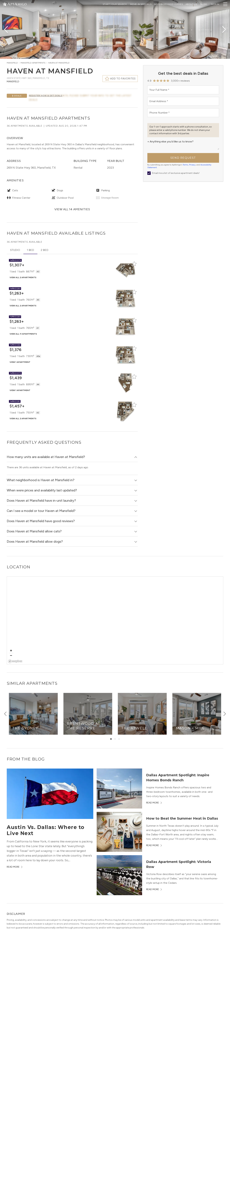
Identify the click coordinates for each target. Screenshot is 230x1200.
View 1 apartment (20, 362)
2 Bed (44, 250)
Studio (15, 250)
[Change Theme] (5, 4)
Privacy (192, 165)
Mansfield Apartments (33, 63)
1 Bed (30, 250)
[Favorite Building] (134, 264)
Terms (185, 165)
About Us (191, 4)
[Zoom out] (11, 655)
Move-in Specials (141, 4)
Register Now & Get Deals (45, 95)
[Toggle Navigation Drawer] (225, 4)
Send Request (183, 157)
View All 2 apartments (23, 277)
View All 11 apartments (23, 334)
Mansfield (12, 63)
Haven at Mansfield (59, 63)
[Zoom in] (11, 650)
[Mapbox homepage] (15, 661)
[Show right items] (225, 713)
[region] (115, 621)
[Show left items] (5, 713)
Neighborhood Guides (168, 4)
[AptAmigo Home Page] (17, 3)
